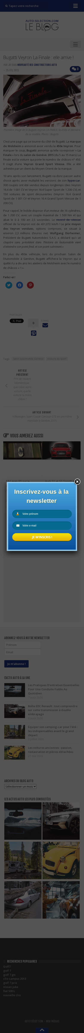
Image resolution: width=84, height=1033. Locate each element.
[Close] (77, 482)
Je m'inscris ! (42, 537)
